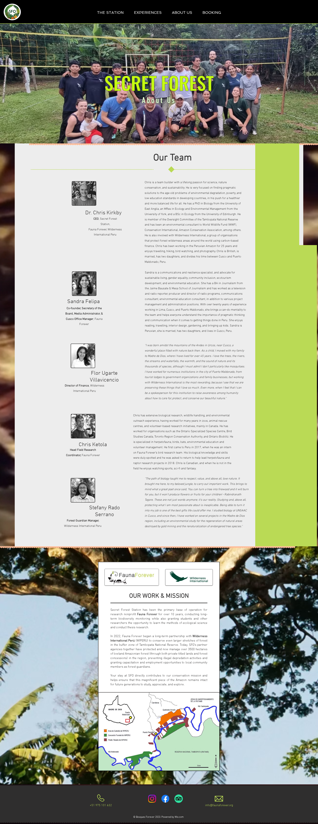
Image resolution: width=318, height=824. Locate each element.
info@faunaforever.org (219, 805)
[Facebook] (165, 798)
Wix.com (179, 817)
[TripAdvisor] (178, 798)
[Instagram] (152, 798)
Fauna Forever (147, 614)
